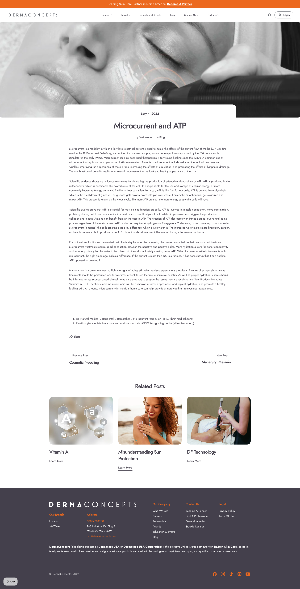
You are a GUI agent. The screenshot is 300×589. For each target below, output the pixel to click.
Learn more (56, 461)
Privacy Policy (227, 511)
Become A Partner (196, 511)
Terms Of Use (226, 516)
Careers (157, 516)
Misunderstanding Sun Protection (139, 455)
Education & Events (164, 532)
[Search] (269, 14)
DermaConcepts (61, 574)
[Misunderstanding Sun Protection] (150, 421)
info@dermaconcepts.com (102, 536)
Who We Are (160, 511)
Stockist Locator (195, 527)
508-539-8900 (95, 521)
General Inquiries (195, 521)
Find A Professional (197, 516)
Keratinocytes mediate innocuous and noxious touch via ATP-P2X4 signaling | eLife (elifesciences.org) (135, 323)
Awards (157, 527)
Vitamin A (58, 451)
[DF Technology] (219, 421)
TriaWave (54, 526)
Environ (53, 521)
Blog (162, 137)
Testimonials (159, 521)
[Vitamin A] (81, 421)
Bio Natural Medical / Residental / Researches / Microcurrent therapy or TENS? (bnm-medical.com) (134, 319)
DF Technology (201, 451)
